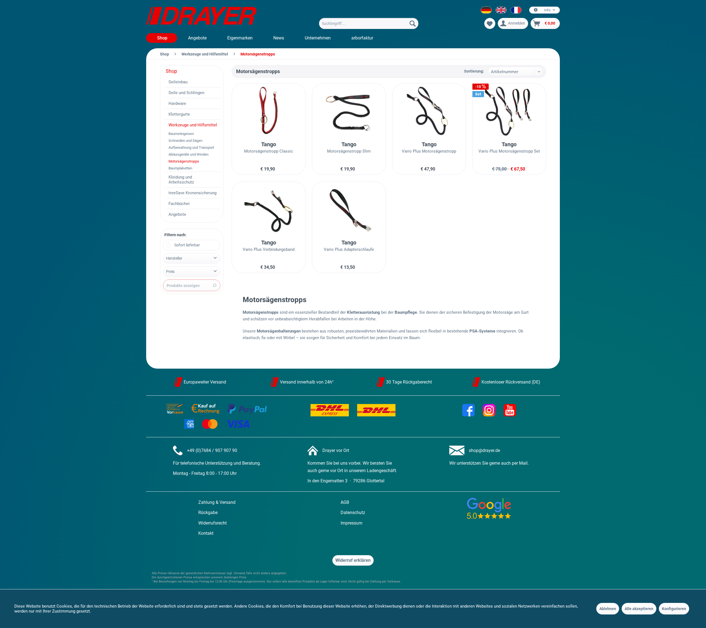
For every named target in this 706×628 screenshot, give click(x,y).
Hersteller (174, 258)
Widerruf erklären (353, 560)
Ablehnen (607, 608)
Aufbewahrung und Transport (191, 147)
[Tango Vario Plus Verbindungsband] (268, 209)
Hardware (177, 103)
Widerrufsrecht (212, 523)
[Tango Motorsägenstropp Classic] (268, 111)
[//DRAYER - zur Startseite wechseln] (201, 16)
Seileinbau (178, 81)
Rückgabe (208, 512)
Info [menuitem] (547, 10)
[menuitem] (368, 23)
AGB (345, 502)
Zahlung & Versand (217, 502)
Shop (171, 71)
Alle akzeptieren (639, 608)
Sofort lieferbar (187, 245)
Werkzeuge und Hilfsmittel (193, 125)
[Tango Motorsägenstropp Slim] (349, 111)
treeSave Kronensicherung (192, 192)
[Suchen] (412, 23)
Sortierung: (474, 71)
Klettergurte (179, 114)
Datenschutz (353, 512)
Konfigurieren (674, 608)
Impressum (351, 523)
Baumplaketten (180, 168)
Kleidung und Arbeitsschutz (181, 180)
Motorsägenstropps (184, 161)
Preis (170, 271)
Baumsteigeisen (181, 134)
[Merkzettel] (489, 23)
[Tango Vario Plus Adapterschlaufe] (349, 209)
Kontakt (205, 533)
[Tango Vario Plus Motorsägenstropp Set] (509, 111)
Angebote (177, 214)
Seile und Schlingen (186, 92)
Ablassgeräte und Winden (188, 154)
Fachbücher (179, 203)
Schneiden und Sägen (185, 141)
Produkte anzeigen (183, 285)
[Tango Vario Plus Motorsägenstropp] (429, 111)
